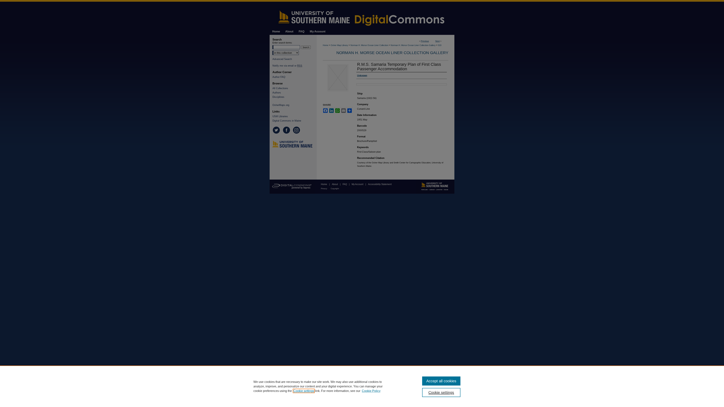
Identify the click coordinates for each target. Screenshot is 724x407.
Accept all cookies (441, 381)
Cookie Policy (371, 390)
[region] (362, 386)
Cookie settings (303, 390)
